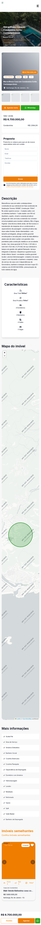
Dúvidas (9, 921)
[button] (4, 352)
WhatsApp (31, 108)
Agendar (26, 921)
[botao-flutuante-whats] (37, 920)
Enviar (20, 179)
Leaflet (18, 719)
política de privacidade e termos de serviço (19, 186)
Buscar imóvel (8, 37)
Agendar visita (12, 108)
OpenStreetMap (27, 719)
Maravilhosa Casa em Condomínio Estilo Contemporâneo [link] (17, 41)
